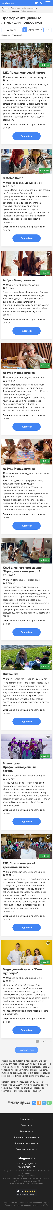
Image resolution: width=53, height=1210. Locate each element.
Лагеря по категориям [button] (25, 1137)
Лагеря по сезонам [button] (25, 1149)
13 (50, 1041)
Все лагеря (15, 8)
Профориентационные (11, 11)
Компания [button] (25, 1131)
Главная (5, 8)
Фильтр (13, 30)
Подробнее (27, 136)
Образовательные (29, 8)
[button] (48, 3)
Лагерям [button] (25, 1125)
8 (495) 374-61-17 (40, 1205)
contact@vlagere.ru (27, 1163)
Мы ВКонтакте (25, 1167)
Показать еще (26, 1050)
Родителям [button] (25, 1119)
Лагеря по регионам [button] (25, 1143)
